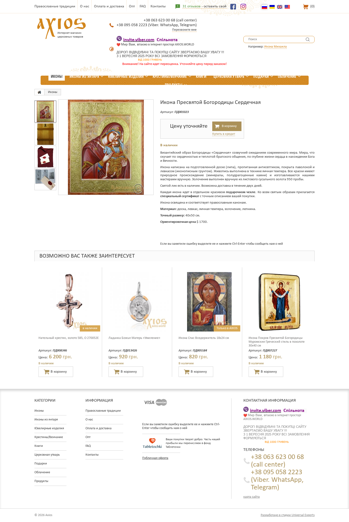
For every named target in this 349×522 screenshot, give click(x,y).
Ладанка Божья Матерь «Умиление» (134, 338)
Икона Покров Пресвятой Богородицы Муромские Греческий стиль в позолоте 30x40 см (277, 341)
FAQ (143, 6)
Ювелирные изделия (126, 76)
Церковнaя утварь (228, 76)
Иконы (56, 76)
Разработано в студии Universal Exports (288, 515)
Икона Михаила (275, 47)
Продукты (173, 85)
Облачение (287, 76)
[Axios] (39, 92)
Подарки (261, 76)
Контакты (158, 6)
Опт (132, 6)
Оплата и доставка (109, 6)
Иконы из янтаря (84, 76)
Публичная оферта (155, 458)
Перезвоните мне (184, 30)
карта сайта (251, 497)
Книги (201, 76)
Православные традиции (54, 6)
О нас (84, 6)
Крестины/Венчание (170, 76)
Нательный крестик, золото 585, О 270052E (68, 338)
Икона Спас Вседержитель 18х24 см (204, 338)
